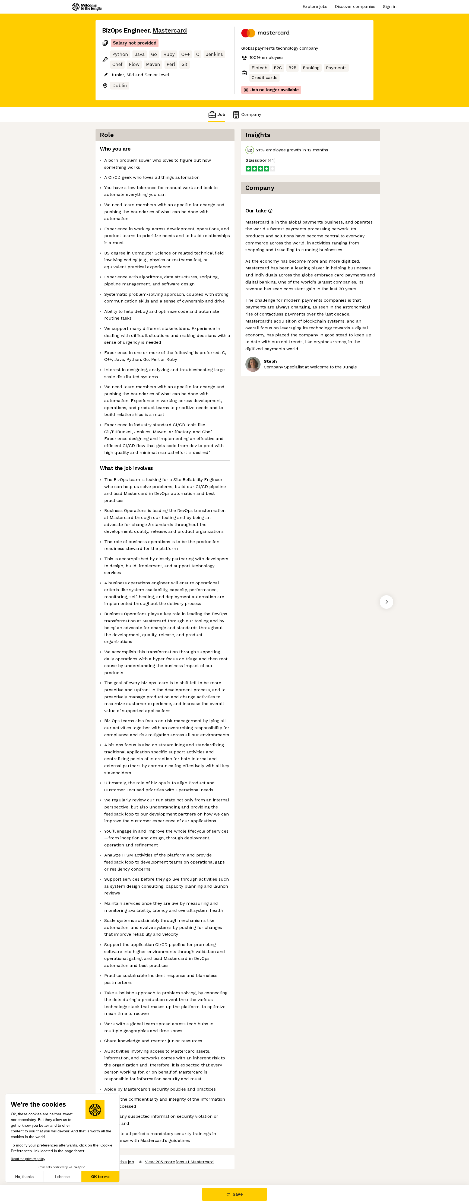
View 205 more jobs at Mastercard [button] (179, 1161)
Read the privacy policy (28, 1159)
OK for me (100, 1176)
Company (251, 114)
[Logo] (87, 7)
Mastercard (170, 30)
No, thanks (24, 1176)
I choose (62, 1176)
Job (221, 114)
